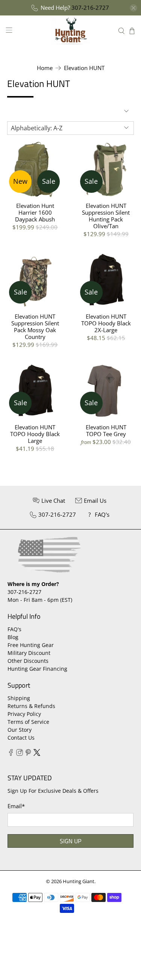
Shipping (19, 698)
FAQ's (14, 629)
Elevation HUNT (84, 68)
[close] (133, 8)
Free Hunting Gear (31, 645)
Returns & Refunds (31, 706)
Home (45, 68)
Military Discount (29, 652)
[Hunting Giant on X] (36, 753)
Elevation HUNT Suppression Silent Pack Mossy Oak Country (35, 326)
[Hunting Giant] (70, 30)
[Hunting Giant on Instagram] (19, 753)
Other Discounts (28, 660)
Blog (13, 637)
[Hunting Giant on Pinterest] (28, 753)
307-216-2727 (90, 7)
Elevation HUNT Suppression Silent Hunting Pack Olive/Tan (106, 215)
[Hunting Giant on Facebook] (11, 753)
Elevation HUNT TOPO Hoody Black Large (35, 433)
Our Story (20, 729)
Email (16, 806)
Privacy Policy (24, 713)
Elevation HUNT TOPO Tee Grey (106, 430)
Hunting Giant (78, 881)
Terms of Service (28, 721)
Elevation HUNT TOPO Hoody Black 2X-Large (106, 323)
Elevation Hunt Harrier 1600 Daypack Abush (35, 212)
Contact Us (21, 737)
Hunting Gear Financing (37, 668)
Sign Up (70, 840)
